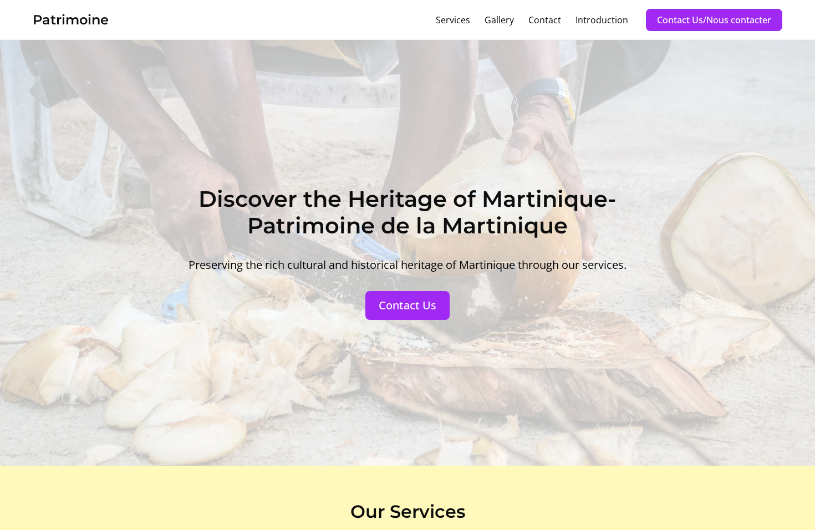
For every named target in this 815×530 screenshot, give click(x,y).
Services (453, 20)
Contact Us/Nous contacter (714, 20)
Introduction (601, 20)
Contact (544, 20)
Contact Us (407, 305)
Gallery (499, 20)
